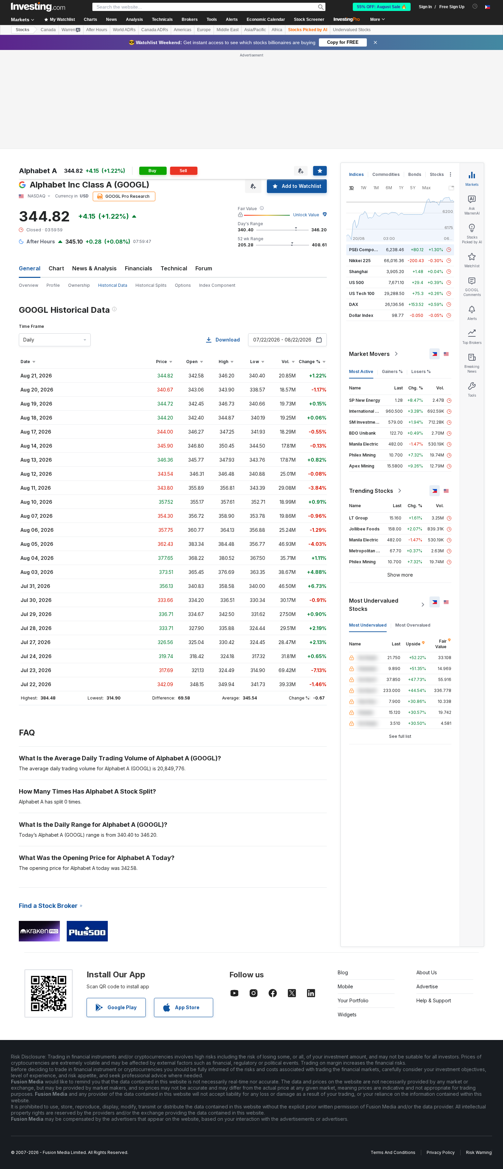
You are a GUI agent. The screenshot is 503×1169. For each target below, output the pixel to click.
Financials (138, 268)
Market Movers (369, 353)
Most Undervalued (368, 625)
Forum (203, 268)
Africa (277, 29)
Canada (48, 29)
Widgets (347, 1014)
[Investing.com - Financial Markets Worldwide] (38, 7)
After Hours (96, 29)
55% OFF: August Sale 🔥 (382, 6)
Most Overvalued (412, 625)
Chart (56, 268)
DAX (353, 304)
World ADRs (124, 29)
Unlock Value (306, 214)
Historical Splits (151, 285)
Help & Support (433, 1000)
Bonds (414, 174)
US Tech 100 (361, 293)
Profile (53, 285)
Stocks (22, 29)
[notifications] (475, 6)
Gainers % (392, 371)
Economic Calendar (266, 19)
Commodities (386, 174)
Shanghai (358, 271)
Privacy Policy (441, 1152)
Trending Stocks (371, 490)
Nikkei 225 (360, 260)
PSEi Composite (365, 249)
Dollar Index (361, 315)
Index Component (217, 285)
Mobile (345, 986)
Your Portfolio (353, 1000)
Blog (343, 972)
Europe (204, 29)
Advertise (427, 986)
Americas (182, 29)
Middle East (227, 29)
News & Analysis (94, 268)
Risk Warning (479, 1152)
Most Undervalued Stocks (373, 604)
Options (183, 285)
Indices (356, 174)
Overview (28, 285)
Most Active (361, 371)
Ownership (79, 285)
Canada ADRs (154, 29)
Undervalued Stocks (352, 29)
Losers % (421, 371)
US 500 (356, 282)
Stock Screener (309, 19)
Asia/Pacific (255, 29)
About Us (426, 972)
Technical (173, 268)
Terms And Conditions (393, 1152)
